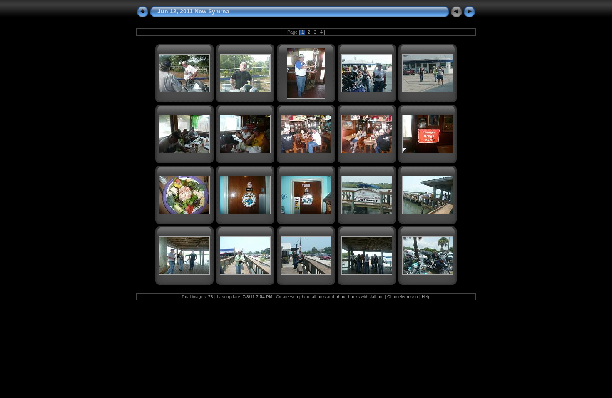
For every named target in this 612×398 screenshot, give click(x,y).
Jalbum (376, 296)
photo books (348, 296)
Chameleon (398, 296)
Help (426, 296)
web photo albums (308, 296)
